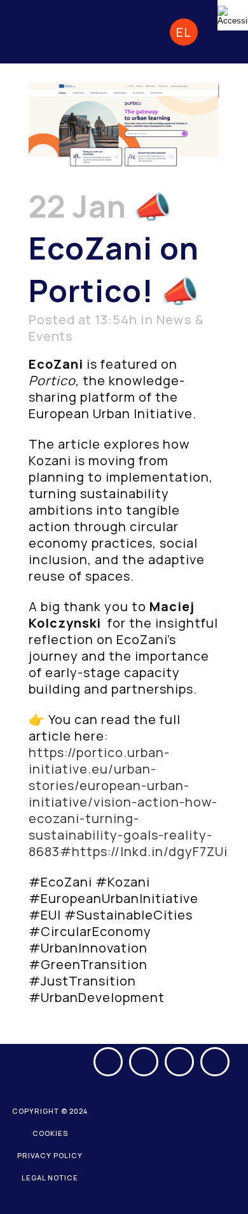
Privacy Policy (50, 1155)
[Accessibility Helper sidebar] (232, 15)
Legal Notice (50, 1177)
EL (183, 32)
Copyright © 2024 (50, 1111)
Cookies (50, 1133)
